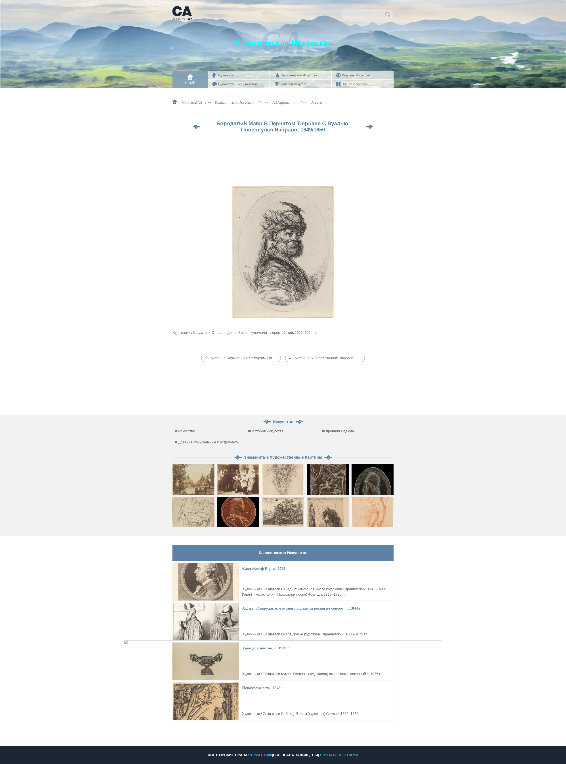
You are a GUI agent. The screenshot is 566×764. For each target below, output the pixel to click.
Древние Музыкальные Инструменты (208, 442)
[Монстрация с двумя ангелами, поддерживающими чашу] (283, 479)
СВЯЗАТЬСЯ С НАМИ (339, 755)
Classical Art (192, 103)
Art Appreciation (284, 103)
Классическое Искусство (235, 103)
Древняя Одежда (340, 431)
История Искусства (267, 431)
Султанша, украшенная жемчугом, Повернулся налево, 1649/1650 (245, 358)
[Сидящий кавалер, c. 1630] (193, 512)
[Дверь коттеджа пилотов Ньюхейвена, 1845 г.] (238, 479)
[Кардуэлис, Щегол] (283, 512)
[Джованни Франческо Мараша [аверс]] (373, 479)
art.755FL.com (260, 755)
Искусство (319, 103)
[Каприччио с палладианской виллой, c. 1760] (193, 479)
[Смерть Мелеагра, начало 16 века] (328, 479)
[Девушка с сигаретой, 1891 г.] (328, 512)
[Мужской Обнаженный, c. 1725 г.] (373, 512)
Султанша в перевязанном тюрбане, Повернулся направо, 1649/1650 (329, 358)
